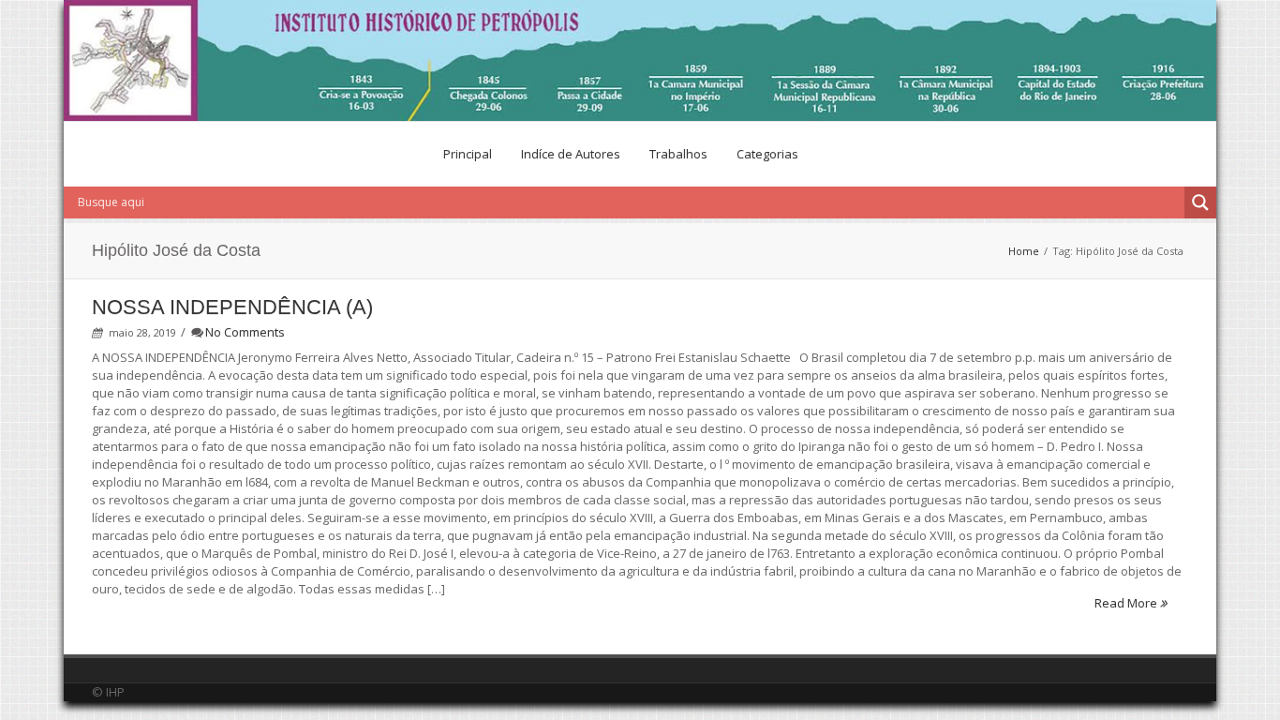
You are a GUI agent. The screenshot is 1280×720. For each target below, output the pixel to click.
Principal (467, 153)
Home (1023, 251)
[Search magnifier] (1200, 202)
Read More (1127, 602)
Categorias (767, 153)
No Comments (245, 331)
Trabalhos (678, 153)
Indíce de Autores (570, 153)
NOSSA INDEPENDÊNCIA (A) (232, 307)
